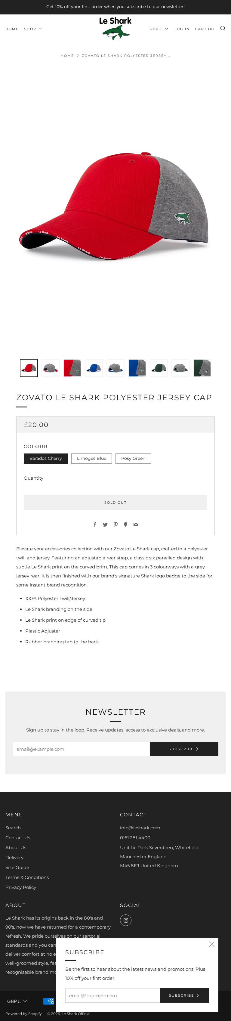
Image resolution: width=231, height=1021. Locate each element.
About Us (15, 847)
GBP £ (156, 29)
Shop (30, 29)
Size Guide (17, 867)
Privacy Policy (20, 887)
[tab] (29, 368)
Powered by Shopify (23, 1013)
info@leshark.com (140, 828)
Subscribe (181, 749)
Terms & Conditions (27, 877)
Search (13, 828)
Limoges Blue (91, 458)
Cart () (204, 29)
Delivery (14, 857)
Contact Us (17, 837)
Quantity (33, 478)
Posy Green (133, 458)
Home (12, 29)
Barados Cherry (45, 458)
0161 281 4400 (135, 837)
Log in (182, 29)
